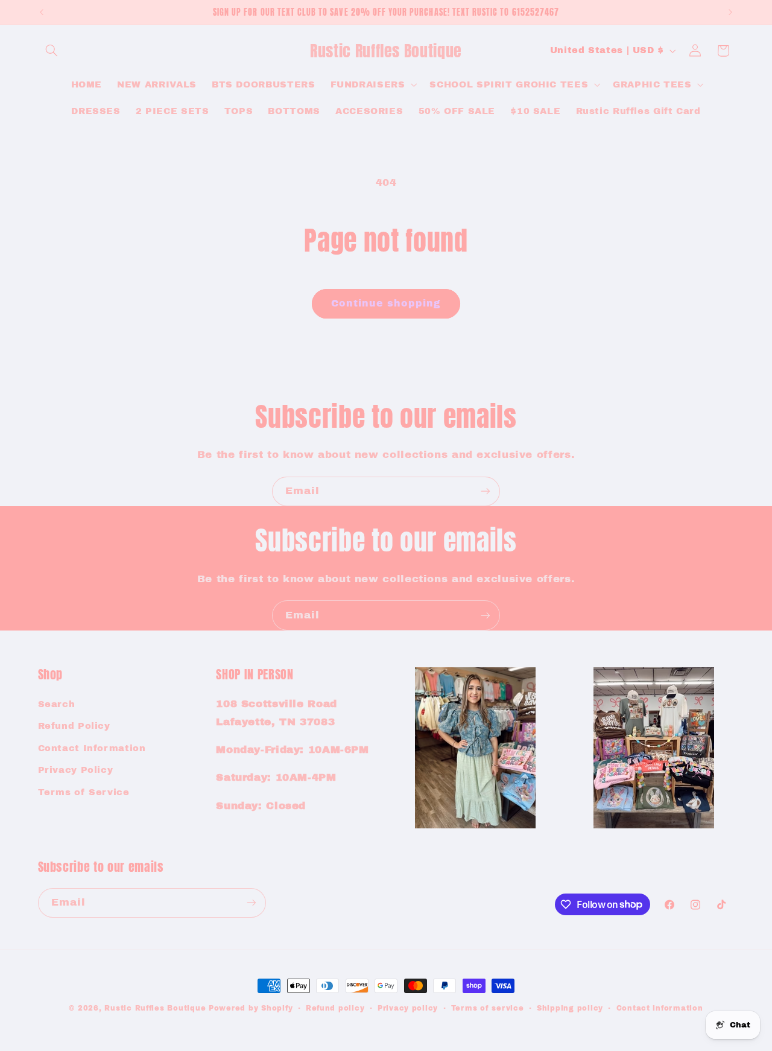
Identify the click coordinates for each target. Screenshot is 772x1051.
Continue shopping (386, 303)
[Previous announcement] (41, 12)
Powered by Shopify (251, 1008)
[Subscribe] (485, 491)
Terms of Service (84, 792)
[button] (52, 51)
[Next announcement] (730, 12)
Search (56, 704)
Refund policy (335, 1008)
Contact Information (92, 748)
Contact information (659, 1008)
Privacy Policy (75, 770)
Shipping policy (570, 1008)
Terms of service (487, 1008)
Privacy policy (408, 1008)
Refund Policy (74, 726)
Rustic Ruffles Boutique (155, 1008)
